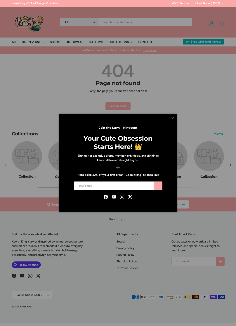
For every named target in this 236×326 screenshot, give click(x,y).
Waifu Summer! (181, 3)
